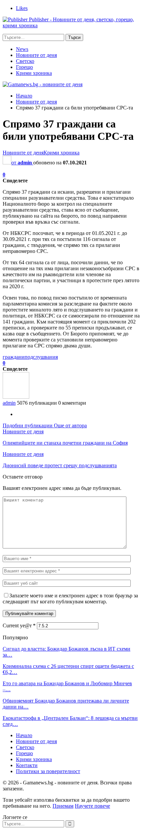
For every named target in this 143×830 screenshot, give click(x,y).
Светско (25, 61)
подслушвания (41, 357)
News (22, 49)
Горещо (24, 67)
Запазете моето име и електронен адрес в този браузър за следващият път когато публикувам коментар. (70, 598)
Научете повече (92, 806)
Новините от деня (36, 55)
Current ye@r (19, 625)
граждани (14, 357)
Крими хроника (34, 73)
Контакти (27, 765)
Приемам (63, 806)
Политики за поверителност (48, 771)
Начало (24, 735)
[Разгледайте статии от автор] (16, 397)
